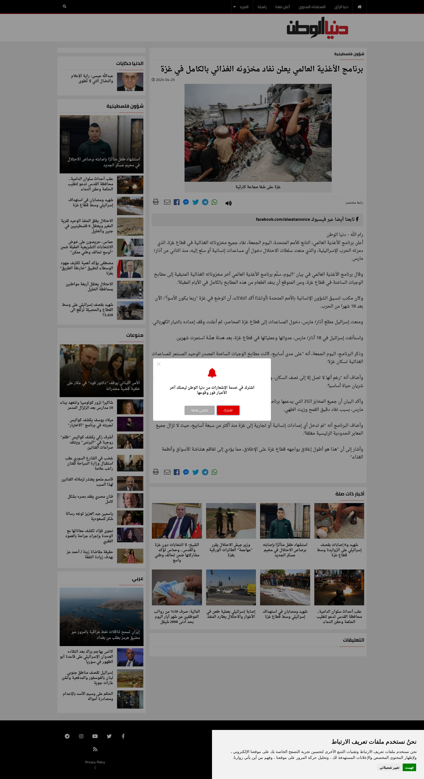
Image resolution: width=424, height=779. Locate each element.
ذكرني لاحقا (199, 410)
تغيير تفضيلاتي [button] (389, 767)
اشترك (228, 410)
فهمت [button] (409, 767)
